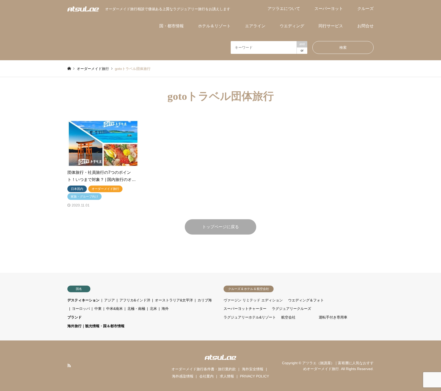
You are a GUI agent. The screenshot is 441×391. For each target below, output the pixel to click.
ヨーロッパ (81, 309)
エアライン (255, 26)
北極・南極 (136, 309)
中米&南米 (114, 309)
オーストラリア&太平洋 (174, 300)
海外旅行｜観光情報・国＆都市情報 (96, 326)
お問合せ (365, 26)
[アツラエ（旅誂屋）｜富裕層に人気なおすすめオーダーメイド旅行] (83, 9)
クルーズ (365, 8)
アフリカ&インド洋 (134, 300)
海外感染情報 (182, 376)
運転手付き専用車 (333, 317)
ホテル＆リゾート (214, 26)
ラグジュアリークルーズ (291, 309)
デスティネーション (83, 300)
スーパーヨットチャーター (245, 309)
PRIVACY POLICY (254, 376)
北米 (153, 309)
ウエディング (292, 26)
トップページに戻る (220, 227)
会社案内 (206, 376)
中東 (98, 309)
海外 (165, 309)
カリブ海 (205, 300)
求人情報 (227, 376)
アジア (109, 300)
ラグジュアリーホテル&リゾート (250, 317)
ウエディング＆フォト (306, 300)
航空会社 (288, 317)
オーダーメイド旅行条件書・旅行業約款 (204, 369)
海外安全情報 (252, 369)
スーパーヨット (328, 8)
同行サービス (330, 26)
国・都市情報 (171, 26)
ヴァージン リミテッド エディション (253, 300)
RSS (69, 365)
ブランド (74, 317)
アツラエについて (283, 8)
